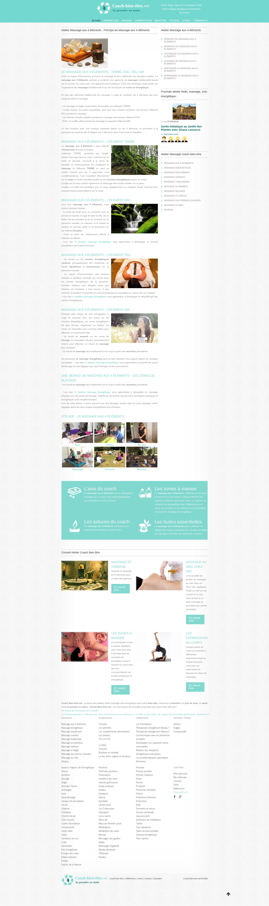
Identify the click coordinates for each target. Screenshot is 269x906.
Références (131, 878)
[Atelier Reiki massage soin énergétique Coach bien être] (85, 879)
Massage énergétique (177, 167)
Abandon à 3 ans (205, 714)
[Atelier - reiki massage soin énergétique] (174, 796)
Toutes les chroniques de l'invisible (81, 710)
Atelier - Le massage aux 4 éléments (92, 416)
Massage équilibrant (177, 172)
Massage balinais (174, 191)
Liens (140, 878)
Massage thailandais (176, 181)
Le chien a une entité (145, 714)
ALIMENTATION (143, 20)
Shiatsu (168, 209)
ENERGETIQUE (111, 20)
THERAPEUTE (201, 20)
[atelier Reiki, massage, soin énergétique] (184, 105)
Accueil (96, 20)
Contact (147, 878)
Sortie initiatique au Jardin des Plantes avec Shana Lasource (181, 128)
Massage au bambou (176, 186)
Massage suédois (174, 177)
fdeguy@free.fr (180, 792)
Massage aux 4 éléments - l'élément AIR (95, 309)
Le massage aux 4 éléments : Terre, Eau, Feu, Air (102, 72)
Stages (186, 20)
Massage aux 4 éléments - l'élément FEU (95, 255)
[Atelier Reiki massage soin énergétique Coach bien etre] (123, 8)
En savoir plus (120, 588)
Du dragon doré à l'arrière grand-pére (177, 714)
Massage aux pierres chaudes (182, 200)
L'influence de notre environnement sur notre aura (108, 714)
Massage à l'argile (175, 195)
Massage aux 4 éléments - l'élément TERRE (98, 141)
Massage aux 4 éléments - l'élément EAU (96, 200)
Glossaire (157, 878)
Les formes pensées (71, 714)
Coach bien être (117, 878)
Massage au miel (174, 205)
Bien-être (160, 20)
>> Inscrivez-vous (169, 134)
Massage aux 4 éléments (179, 163)
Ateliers (174, 20)
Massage (127, 20)
